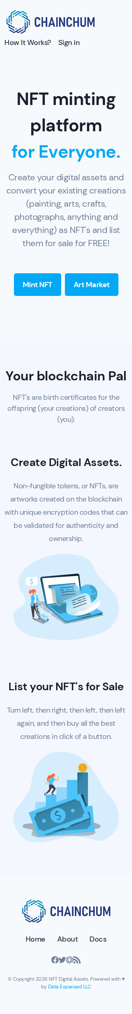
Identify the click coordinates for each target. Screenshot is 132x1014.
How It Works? (27, 42)
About (67, 939)
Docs (97, 939)
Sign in (69, 42)
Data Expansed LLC (69, 986)
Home (35, 939)
